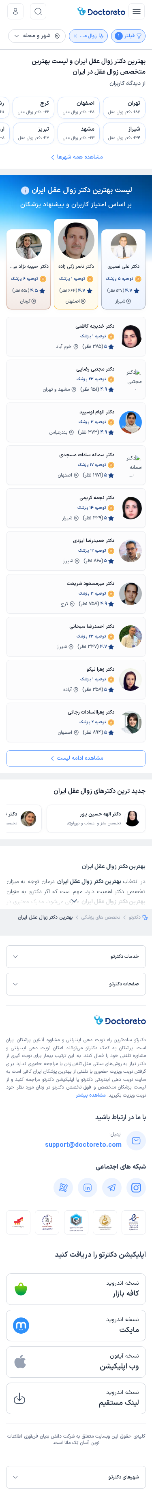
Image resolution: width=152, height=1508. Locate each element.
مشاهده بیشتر (91, 1095)
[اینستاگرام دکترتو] (136, 1187)
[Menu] (136, 11)
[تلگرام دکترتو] (112, 1187)
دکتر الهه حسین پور (100, 814)
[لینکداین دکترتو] (87, 1187)
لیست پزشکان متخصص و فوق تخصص (106, 1087)
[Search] (38, 11)
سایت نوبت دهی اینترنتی (120, 1079)
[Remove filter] (75, 36)
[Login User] (15, 11)
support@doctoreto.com (83, 1145)
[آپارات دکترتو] (63, 1187)
